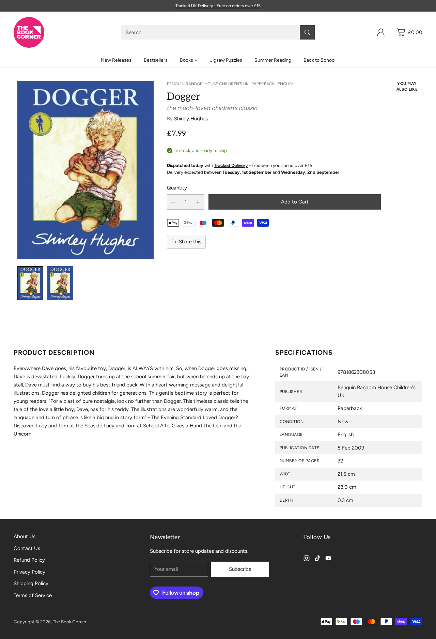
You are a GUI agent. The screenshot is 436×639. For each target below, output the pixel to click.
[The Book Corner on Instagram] (306, 559)
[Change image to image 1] (30, 283)
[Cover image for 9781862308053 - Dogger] (85, 170)
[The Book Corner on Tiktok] (317, 559)
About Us (24, 536)
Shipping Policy (31, 583)
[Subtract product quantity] (173, 202)
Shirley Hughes (191, 119)
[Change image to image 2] (60, 283)
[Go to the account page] (380, 32)
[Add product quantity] (198, 202)
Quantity (177, 188)
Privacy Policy (29, 572)
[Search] (307, 32)
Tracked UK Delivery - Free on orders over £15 (218, 5)
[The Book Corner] (29, 32)
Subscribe (240, 569)
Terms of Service (33, 595)
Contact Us (27, 548)
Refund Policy (29, 560)
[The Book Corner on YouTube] (328, 559)
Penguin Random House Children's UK (207, 83)
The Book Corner (70, 621)
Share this (190, 242)
